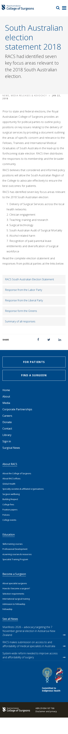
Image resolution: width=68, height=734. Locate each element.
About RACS (9, 464)
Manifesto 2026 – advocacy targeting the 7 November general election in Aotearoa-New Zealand (28, 631)
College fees (8, 504)
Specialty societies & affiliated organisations (23, 489)
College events (9, 520)
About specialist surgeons (14, 583)
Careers (7, 416)
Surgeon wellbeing (11, 494)
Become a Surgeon (14, 574)
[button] (38, 339)
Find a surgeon (34, 375)
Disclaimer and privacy (46, 711)
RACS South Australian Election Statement (29, 279)
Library (6, 435)
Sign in (6, 441)
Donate (7, 422)
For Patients (34, 362)
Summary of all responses (20, 321)
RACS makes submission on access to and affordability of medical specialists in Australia (28, 644)
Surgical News (11, 448)
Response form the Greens (21, 311)
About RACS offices (11, 478)
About (6, 396)
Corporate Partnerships (17, 409)
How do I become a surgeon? (16, 588)
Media (6, 403)
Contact (7, 428)
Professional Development (14, 549)
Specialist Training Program (15, 559)
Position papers (9, 509)
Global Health (8, 483)
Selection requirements (13, 593)
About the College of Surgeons (16, 473)
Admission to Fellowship (13, 604)
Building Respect (10, 499)
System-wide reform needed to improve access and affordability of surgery (30, 655)
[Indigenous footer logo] (53, 680)
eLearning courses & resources (17, 554)
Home (6, 390)
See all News (10, 619)
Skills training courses (12, 544)
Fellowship (7, 609)
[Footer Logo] (15, 710)
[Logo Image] (18, 9)
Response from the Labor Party (23, 290)
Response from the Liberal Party (24, 300)
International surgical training (16, 598)
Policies (6, 514)
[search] (59, 8)
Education (8, 534)
